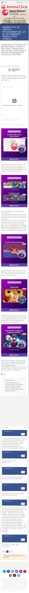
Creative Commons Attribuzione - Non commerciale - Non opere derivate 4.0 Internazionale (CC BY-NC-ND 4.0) (14, 589)
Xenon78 (6, 431)
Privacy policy (16, 590)
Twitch (4, 374)
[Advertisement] (14, 411)
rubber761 (6, 452)
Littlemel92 (6, 501)
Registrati (20, 2)
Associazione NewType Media (14, 579)
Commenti (16, 66)
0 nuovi (25, 427)
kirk (5, 484)
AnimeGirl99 (7, 468)
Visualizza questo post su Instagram (12, 105)
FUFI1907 (6, 536)
